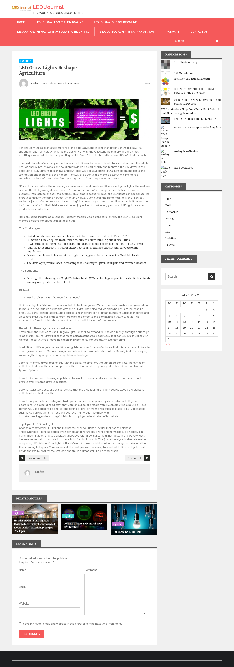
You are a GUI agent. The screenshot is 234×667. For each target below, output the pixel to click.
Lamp (168, 225)
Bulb (168, 205)
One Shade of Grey (185, 62)
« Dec (168, 344)
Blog (168, 198)
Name (23, 570)
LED (167, 231)
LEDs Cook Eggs (183, 167)
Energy (169, 218)
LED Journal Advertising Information (127, 31)
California (171, 212)
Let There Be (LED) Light (127, 531)
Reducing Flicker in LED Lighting (195, 118)
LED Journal (48, 7)
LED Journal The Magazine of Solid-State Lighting (53, 31)
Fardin (34, 83)
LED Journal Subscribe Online (115, 22)
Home (21, 22)
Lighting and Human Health (192, 78)
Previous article (36, 458)
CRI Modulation (184, 73)
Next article (135, 458)
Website (24, 603)
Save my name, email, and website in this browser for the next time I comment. (72, 623)
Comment (90, 570)
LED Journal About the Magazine (59, 22)
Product (170, 244)
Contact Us (198, 31)
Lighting (25, 61)
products (172, 31)
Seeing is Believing (186, 151)
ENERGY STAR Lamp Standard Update (197, 127)
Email (23, 586)
